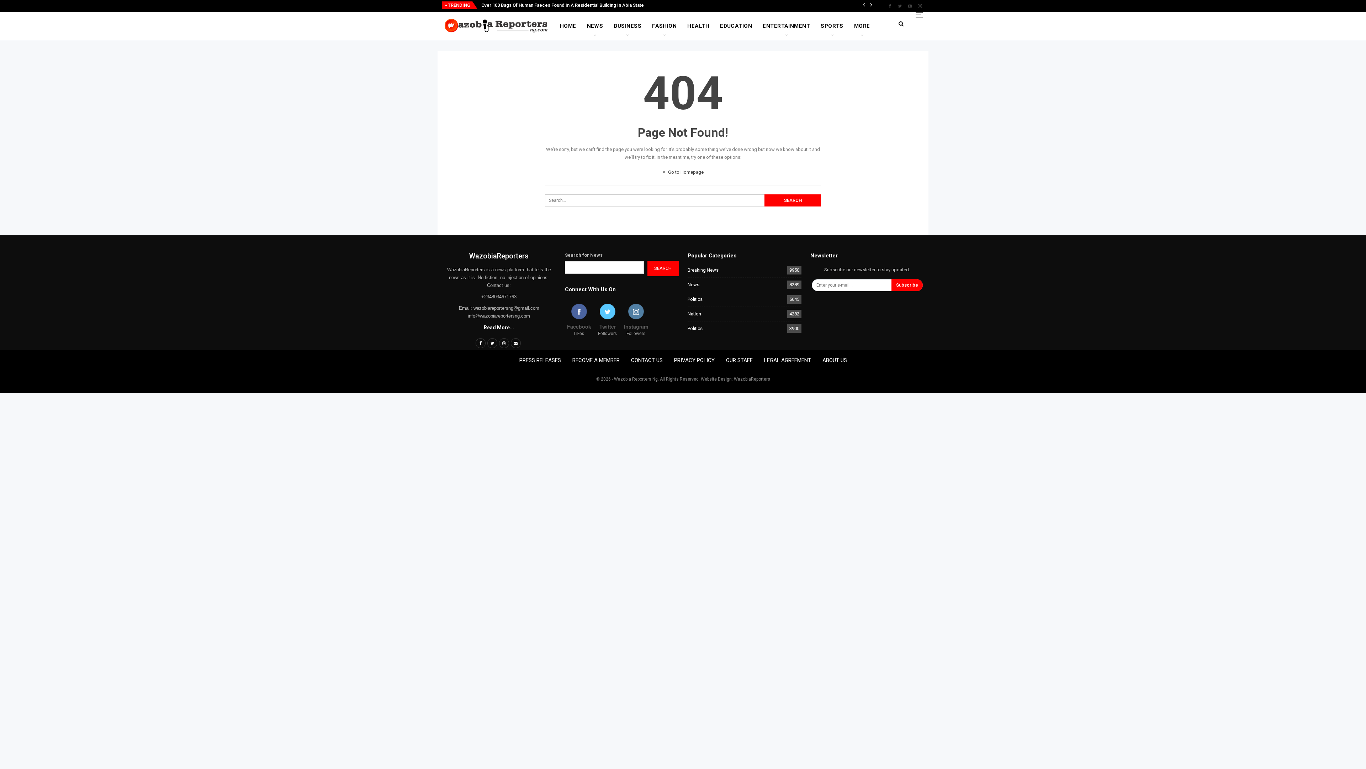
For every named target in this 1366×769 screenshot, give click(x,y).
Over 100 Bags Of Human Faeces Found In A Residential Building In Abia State (562, 5)
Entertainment (786, 26)
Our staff (739, 360)
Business (627, 26)
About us (834, 360)
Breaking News (703, 270)
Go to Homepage (685, 172)
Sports (832, 26)
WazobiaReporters (499, 256)
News (595, 26)
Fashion (664, 26)
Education (736, 26)
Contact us (647, 360)
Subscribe (907, 285)
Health (698, 26)
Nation (694, 314)
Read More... (499, 327)
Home (568, 26)
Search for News (584, 255)
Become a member (596, 360)
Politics (695, 299)
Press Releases (540, 360)
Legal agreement (787, 360)
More (862, 26)
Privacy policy (694, 360)
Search (663, 268)
